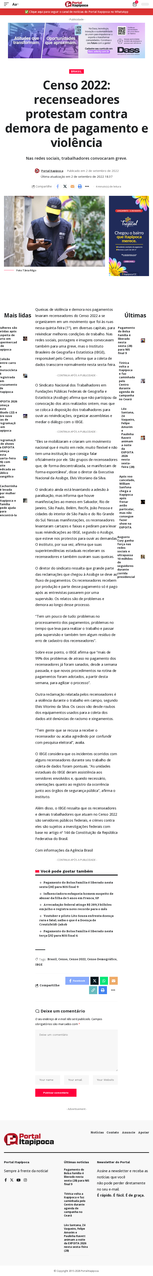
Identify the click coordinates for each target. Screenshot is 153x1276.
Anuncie (128, 1132)
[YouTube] (18, 1180)
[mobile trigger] (7, 4)
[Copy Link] (93, 990)
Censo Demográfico (102, 959)
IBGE (38, 964)
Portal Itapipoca (52, 171)
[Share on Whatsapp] (104, 981)
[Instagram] (25, 1180)
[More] (87, 186)
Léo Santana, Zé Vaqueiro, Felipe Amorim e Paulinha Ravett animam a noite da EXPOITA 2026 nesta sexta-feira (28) (128, 438)
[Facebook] (5, 1180)
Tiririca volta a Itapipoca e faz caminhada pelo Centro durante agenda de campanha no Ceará (74, 1204)
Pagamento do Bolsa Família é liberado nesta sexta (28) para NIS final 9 (126, 340)
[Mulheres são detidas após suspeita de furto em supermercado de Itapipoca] (25, 339)
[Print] (79, 186)
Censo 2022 (77, 959)
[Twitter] (11, 1180)
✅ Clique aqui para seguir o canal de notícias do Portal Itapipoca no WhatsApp (76, 12)
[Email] (72, 186)
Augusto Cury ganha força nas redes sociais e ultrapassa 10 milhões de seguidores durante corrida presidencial (126, 557)
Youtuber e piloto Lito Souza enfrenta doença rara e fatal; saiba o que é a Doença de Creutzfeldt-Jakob (76, 920)
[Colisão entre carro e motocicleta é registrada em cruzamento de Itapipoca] (25, 375)
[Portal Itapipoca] (76, 4)
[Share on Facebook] (57, 186)
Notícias (97, 1132)
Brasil (76, 71)
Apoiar (143, 1132)
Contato (113, 1132)
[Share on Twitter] (65, 186)
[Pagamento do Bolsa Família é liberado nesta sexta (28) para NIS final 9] (143, 340)
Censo (63, 959)
